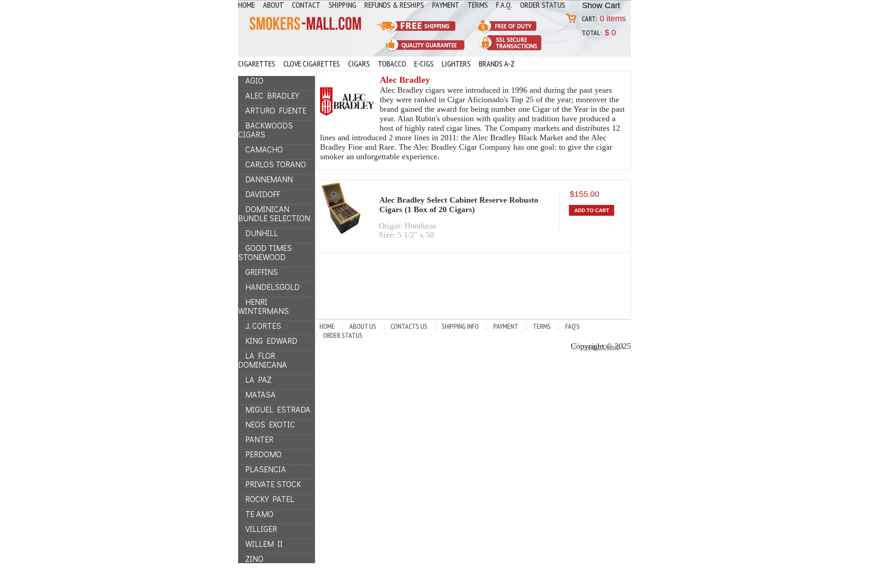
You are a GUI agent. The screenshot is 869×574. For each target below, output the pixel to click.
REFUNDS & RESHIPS (394, 5)
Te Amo (259, 513)
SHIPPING (342, 5)
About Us (362, 326)
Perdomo (263, 454)
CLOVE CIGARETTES (311, 64)
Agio (254, 80)
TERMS (478, 5)
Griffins (261, 271)
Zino (254, 558)
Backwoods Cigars (265, 130)
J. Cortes (263, 325)
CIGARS (359, 64)
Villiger (261, 528)
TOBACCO (392, 64)
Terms (542, 326)
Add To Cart (591, 210)
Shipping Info (460, 326)
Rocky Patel (269, 498)
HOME (246, 5)
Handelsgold (272, 286)
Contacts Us (409, 326)
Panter (259, 439)
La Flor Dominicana (262, 360)
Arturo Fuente (275, 110)
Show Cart (601, 5)
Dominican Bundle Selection (274, 213)
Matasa (260, 394)
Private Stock (273, 484)
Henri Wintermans (263, 306)
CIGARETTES (256, 64)
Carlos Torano (275, 164)
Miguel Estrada (277, 409)
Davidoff (262, 194)
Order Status (542, 5)
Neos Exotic (270, 424)
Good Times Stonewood (265, 252)
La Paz (258, 379)
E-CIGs (424, 64)
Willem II (264, 543)
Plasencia (265, 469)
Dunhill (261, 233)
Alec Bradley (272, 95)
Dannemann (269, 179)
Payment (505, 326)
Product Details (601, 347)
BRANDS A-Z (497, 64)
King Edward (271, 340)
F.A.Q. (504, 5)
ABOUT (273, 5)
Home (327, 326)
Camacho (264, 149)
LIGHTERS (456, 64)
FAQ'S (572, 326)
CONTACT (306, 5)
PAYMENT (445, 5)
